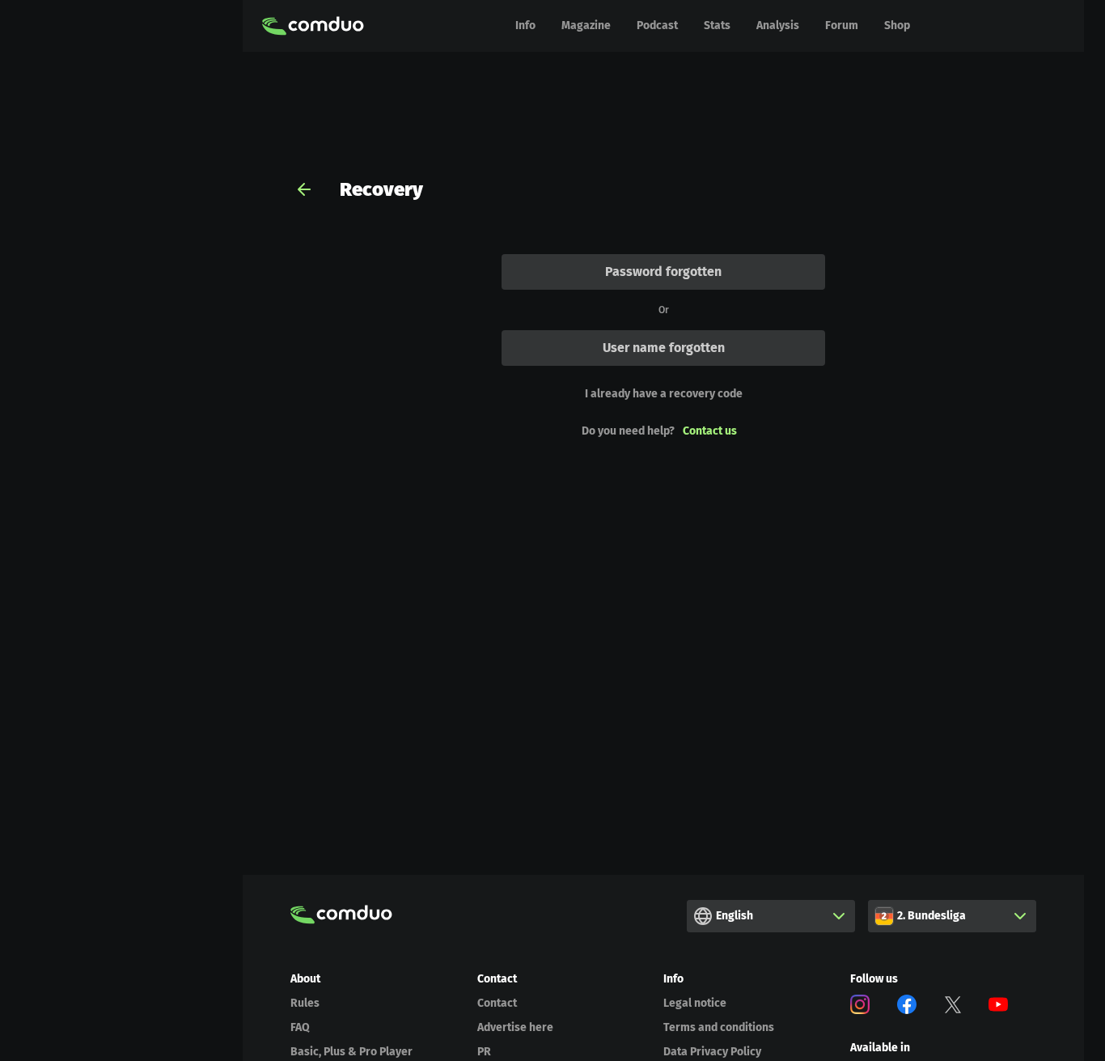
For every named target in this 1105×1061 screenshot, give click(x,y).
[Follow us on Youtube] (998, 1007)
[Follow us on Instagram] (860, 1007)
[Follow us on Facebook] (907, 1007)
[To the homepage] (313, 26)
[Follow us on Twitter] (953, 1007)
